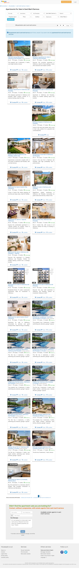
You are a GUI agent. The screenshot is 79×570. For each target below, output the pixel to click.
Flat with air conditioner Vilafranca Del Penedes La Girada (42, 317)
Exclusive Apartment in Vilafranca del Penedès (18, 90)
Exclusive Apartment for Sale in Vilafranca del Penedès (42, 57)
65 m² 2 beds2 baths (19, 287)
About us (3, 550)
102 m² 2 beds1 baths (44, 125)
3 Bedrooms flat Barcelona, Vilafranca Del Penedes (19, 382)
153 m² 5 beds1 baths (44, 450)
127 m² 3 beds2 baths (19, 450)
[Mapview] (60, 25)
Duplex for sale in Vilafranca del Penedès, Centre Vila (17, 155)
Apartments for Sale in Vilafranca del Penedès (18, 285)
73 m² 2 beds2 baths (44, 385)
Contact (3, 552)
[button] (7, 6)
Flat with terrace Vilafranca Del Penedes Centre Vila (42, 447)
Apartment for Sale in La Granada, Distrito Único (18, 480)
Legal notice (4, 553)
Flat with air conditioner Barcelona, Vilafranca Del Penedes (18, 350)
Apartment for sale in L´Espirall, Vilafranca (17, 220)
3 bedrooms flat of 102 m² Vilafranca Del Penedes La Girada (43, 350)
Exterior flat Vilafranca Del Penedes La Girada (43, 382)
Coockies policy (5, 557)
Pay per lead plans (25, 550)
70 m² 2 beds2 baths (44, 287)
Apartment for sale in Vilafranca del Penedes (43, 285)
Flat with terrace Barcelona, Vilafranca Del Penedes (16, 57)
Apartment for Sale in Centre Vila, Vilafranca (17, 187)
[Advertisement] (18, 122)
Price (24, 16)
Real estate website (25, 553)
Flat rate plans (24, 552)
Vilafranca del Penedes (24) (26, 497)
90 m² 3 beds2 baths (44, 60)
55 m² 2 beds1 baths (19, 222)
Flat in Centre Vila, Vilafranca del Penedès (42, 220)
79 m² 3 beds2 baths (19, 255)
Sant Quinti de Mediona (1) (45, 497)
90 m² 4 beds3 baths (44, 190)
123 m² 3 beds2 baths (44, 417)
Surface (37, 16)
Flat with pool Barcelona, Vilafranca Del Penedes (18, 415)
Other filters (63, 16)
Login (75, 2)
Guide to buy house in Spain (47, 555)
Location (25, 70)
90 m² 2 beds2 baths (19, 60)
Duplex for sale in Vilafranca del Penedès (42, 187)
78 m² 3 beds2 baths (19, 92)
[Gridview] (57, 25)
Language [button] (43, 557)
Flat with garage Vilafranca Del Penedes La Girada (41, 415)
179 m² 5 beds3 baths (19, 157)
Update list (11, 19)
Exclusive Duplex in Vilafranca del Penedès (42, 122)
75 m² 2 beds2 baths (19, 190)
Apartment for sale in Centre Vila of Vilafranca (18, 317)
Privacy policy (4, 555)
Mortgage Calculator (45, 552)
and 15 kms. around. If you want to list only (40, 33)
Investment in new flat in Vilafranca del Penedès (43, 155)
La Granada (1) (36, 497)
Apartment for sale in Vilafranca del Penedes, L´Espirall (18, 252)
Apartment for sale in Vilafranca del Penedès (43, 90)
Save (19, 70)
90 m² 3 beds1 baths (44, 92)
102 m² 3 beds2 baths (44, 320)
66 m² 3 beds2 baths (44, 157)
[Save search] (63, 25)
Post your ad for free (66, 1)
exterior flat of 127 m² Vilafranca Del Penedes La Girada (18, 447)
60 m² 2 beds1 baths (19, 482)
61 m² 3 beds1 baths (19, 320)
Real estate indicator (46, 553)
